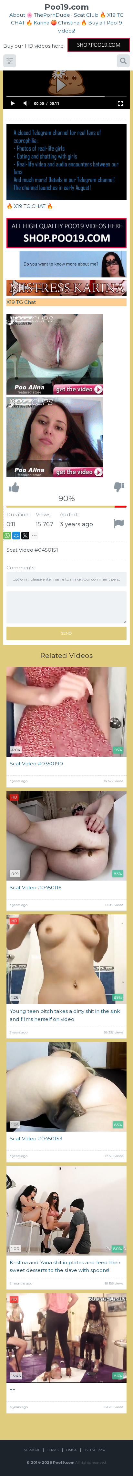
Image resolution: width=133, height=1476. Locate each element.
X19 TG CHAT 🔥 (33, 206)
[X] (25, 535)
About (17, 15)
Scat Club (86, 15)
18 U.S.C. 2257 (95, 1450)
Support (31, 1450)
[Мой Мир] (16, 535)
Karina (41, 23)
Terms (52, 1450)
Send (66, 633)
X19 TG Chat (21, 302)
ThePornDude (52, 15)
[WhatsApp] (7, 535)
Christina (68, 23)
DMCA (71, 1450)
